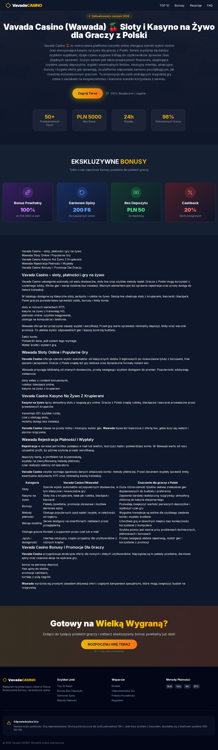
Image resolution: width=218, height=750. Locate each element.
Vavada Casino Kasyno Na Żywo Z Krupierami (51, 259)
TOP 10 (164, 5)
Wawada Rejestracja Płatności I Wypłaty (47, 263)
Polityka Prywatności (123, 695)
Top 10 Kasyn (64, 686)
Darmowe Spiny (66, 695)
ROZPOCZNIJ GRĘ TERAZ (109, 644)
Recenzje (196, 5)
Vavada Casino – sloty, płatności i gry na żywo (51, 251)
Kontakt (116, 686)
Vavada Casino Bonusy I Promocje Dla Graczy (52, 267)
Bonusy (179, 5)
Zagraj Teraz (87, 93)
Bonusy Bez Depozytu (69, 690)
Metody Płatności (67, 700)
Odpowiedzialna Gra (123, 690)
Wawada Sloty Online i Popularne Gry (46, 255)
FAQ (210, 5)
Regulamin (117, 700)
